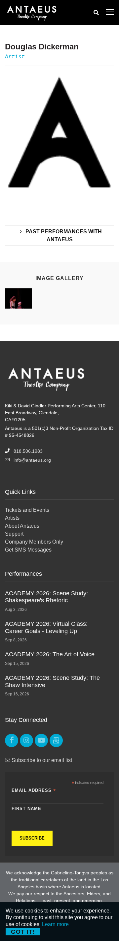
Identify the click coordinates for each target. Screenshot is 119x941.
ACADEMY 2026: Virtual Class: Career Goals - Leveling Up (46, 627)
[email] (56, 740)
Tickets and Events (27, 510)
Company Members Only (34, 542)
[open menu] (110, 12)
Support (14, 534)
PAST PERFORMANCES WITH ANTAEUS (63, 235)
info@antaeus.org (32, 460)
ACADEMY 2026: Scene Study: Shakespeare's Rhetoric (46, 597)
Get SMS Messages (28, 550)
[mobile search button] (96, 12)
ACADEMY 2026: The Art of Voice (50, 654)
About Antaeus (22, 526)
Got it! (23, 931)
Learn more (55, 924)
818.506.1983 (28, 451)
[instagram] (26, 740)
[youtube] (41, 740)
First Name (26, 808)
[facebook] (11, 740)
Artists (12, 518)
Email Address (34, 791)
